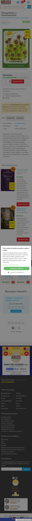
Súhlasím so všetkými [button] (16, 268)
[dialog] (16, 260)
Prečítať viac (5, 262)
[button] (16, 265)
